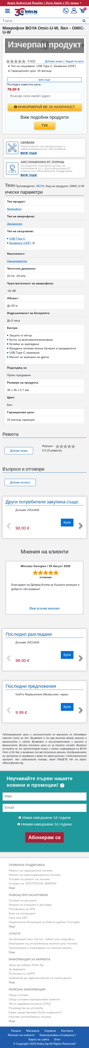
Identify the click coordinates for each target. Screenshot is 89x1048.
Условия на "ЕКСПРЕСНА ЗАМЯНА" (33, 883)
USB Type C (17, 238)
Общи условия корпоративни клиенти (34, 999)
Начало (16, 1030)
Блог (57, 1039)
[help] (62, 785)
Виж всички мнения (45, 608)
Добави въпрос (20, 482)
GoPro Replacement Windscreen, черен (42, 694)
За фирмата (17, 969)
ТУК (44, 125)
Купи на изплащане (22, 913)
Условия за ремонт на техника (29, 879)
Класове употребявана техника (30, 1016)
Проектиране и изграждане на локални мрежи (40, 947)
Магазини (32, 1030)
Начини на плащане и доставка (30, 904)
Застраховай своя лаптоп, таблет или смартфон (41, 939)
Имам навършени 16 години (46, 818)
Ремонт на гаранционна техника (31, 870)
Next (80, 526)
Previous (8, 526)
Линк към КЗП (18, 917)
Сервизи (50, 1030)
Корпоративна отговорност (58, 1035)
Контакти (67, 1030)
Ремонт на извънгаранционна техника (34, 874)
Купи (67, 522)
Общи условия (19, 995)
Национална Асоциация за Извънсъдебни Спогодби (44, 922)
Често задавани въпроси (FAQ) (30, 1003)
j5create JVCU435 (27, 510)
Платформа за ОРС (22, 909)
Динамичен (14, 223)
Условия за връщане (23, 900)
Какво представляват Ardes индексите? (35, 1012)
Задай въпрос (74, 61)
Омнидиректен (17, 261)
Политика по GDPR (22, 973)
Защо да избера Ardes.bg (26, 965)
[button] (74, 12)
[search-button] (84, 21)
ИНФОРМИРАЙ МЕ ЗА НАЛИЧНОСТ (46, 107)
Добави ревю (54, 61)
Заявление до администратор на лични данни (40, 978)
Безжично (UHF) (20, 243)
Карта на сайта (39, 1039)
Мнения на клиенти (21, 1035)
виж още (44, 79)
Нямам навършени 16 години (46, 824)
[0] (82, 12)
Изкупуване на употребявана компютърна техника (43, 943)
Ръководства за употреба (26, 1008)
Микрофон (14, 209)
